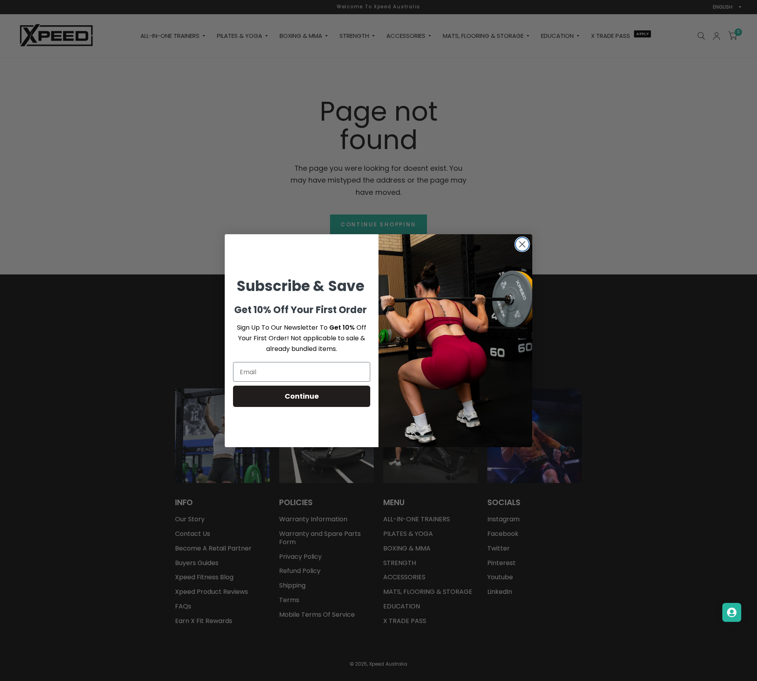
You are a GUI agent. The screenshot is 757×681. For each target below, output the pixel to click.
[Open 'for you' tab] (731, 612)
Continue (302, 396)
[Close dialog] (522, 244)
